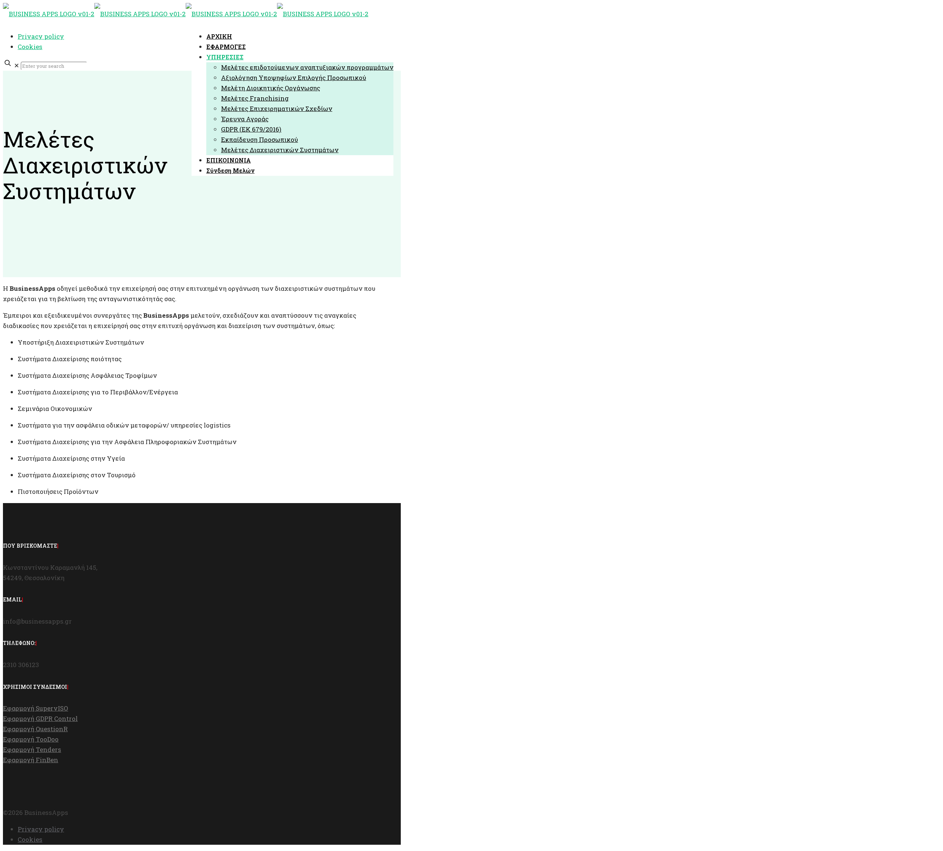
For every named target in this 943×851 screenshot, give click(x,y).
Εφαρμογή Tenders (32, 749)
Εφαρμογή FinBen (30, 760)
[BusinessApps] (185, 13)
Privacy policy (41, 36)
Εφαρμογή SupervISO (35, 708)
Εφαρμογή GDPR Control (40, 718)
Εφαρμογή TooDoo (31, 739)
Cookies (30, 46)
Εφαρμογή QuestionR (35, 729)
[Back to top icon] (16, 803)
